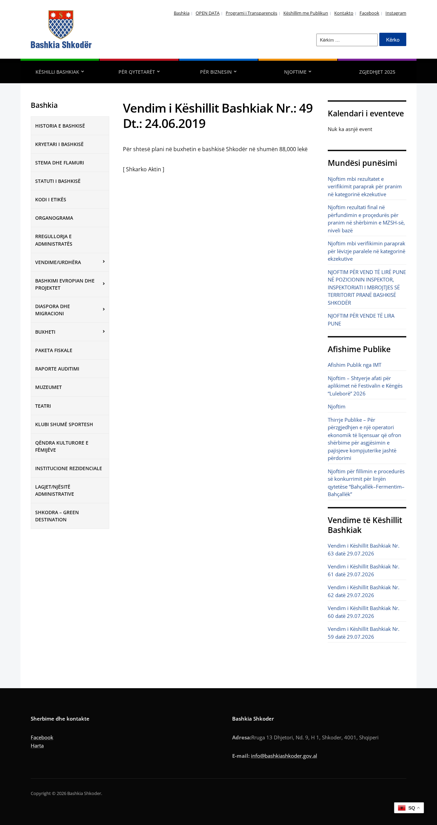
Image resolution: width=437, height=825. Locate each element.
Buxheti (45, 332)
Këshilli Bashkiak (57, 72)
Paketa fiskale (53, 350)
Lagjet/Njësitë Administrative (54, 490)
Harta (37, 745)
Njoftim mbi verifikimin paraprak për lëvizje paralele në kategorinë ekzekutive (366, 251)
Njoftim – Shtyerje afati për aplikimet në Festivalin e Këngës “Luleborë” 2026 (365, 386)
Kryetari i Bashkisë (59, 144)
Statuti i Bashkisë (58, 181)
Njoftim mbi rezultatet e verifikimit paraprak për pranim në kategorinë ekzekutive (365, 186)
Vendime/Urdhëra (58, 262)
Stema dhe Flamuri (59, 162)
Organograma (54, 218)
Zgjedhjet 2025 (377, 72)
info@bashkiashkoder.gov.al (284, 755)
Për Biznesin (216, 72)
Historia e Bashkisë (60, 125)
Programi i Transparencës (251, 13)
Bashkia (181, 13)
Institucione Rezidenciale (68, 468)
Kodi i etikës (50, 199)
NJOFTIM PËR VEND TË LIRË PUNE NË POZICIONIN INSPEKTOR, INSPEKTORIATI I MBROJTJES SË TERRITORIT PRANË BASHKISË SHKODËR (367, 287)
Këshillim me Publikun (305, 13)
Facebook (369, 13)
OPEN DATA (208, 13)
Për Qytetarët (136, 72)
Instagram (395, 13)
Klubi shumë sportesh (64, 424)
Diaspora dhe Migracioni (52, 310)
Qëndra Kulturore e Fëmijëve (61, 446)
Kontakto (343, 13)
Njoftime (295, 72)
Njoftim (337, 406)
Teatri (43, 406)
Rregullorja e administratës (53, 240)
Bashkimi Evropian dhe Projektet (65, 284)
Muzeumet (48, 387)
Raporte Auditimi (57, 368)
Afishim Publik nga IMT (354, 364)
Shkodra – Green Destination (57, 516)
